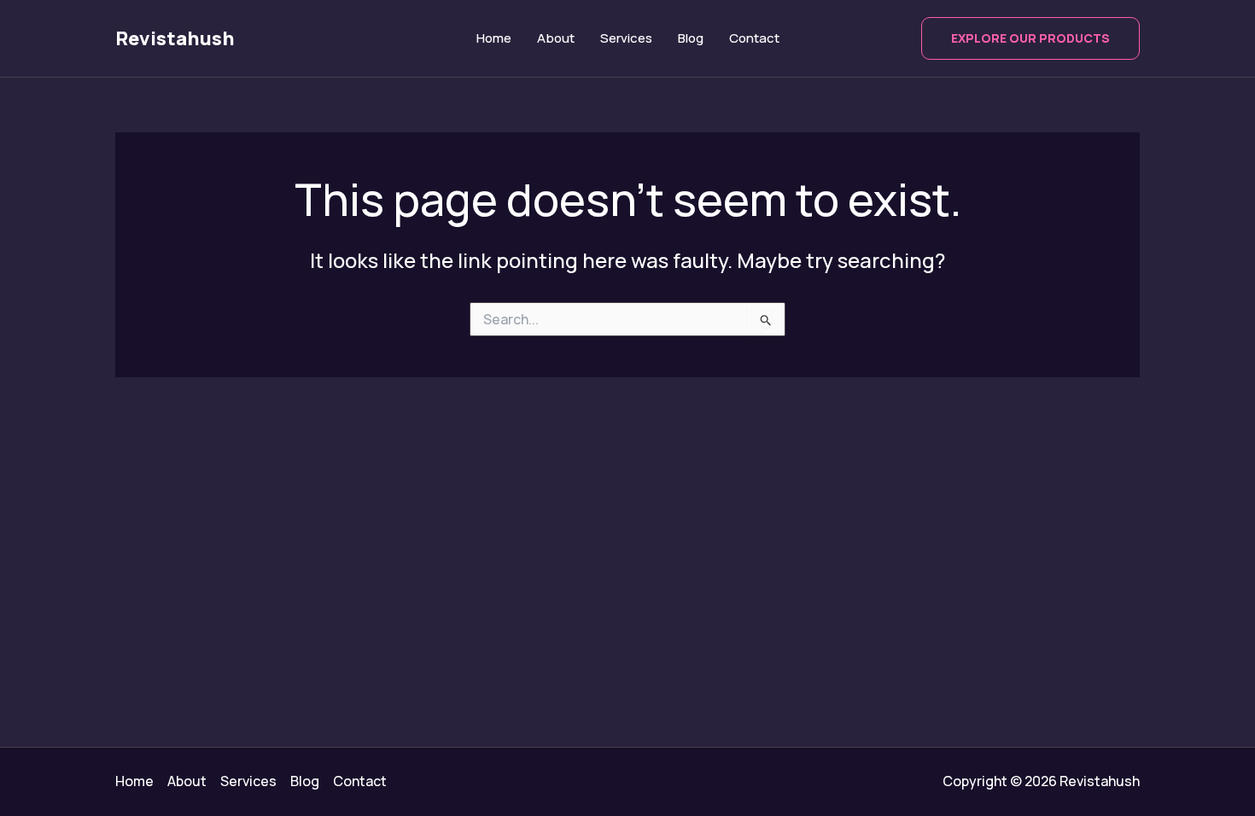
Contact (754, 38)
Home (493, 38)
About (556, 38)
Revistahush (175, 38)
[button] (1030, 38)
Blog (690, 38)
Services (626, 38)
